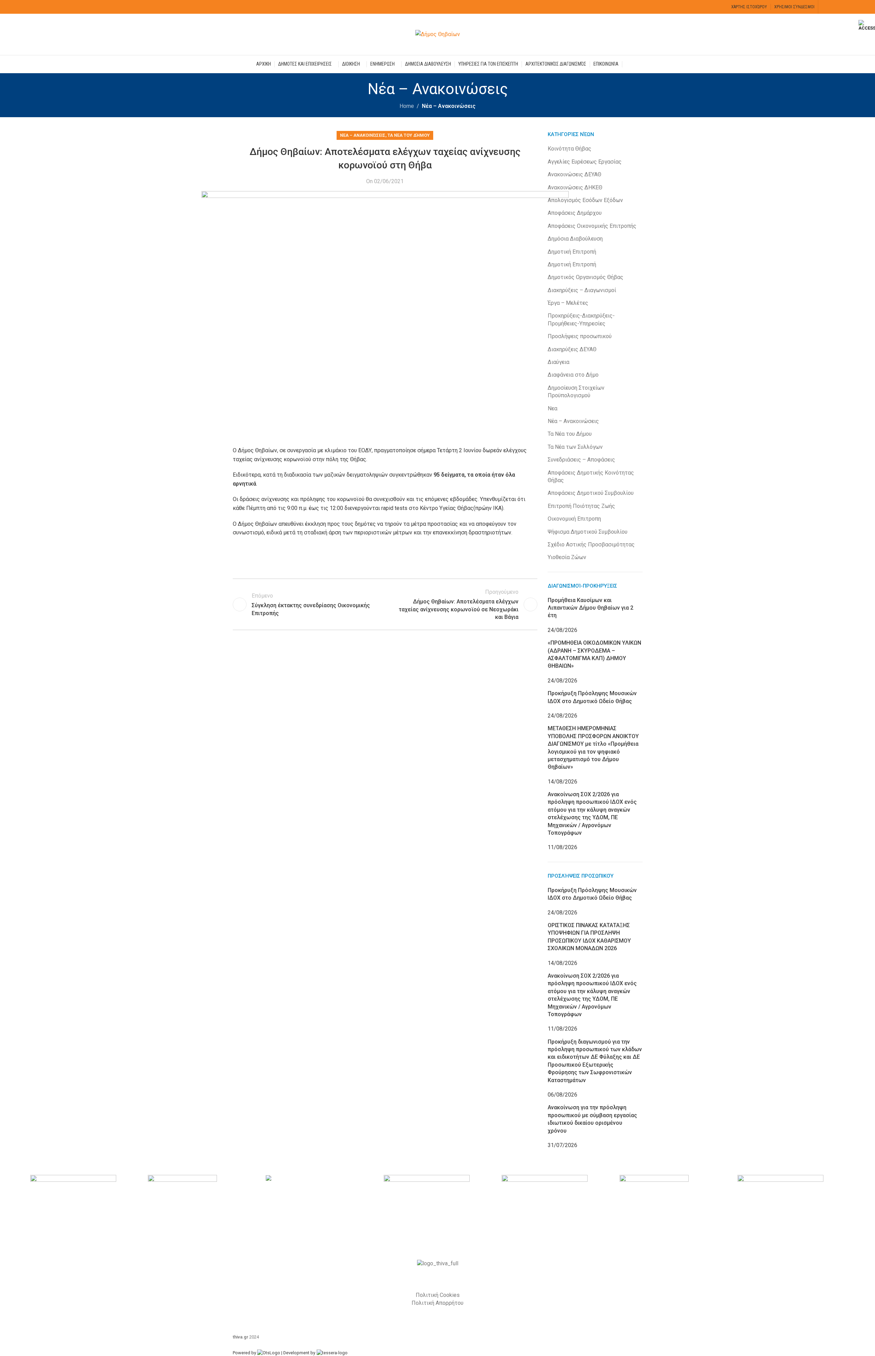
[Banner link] (84, 1207)
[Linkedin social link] (291, 558)
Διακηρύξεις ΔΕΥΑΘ (572, 349)
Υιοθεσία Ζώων (567, 557)
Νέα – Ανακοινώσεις (448, 106)
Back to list (385, 604)
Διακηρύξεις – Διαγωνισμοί (582, 290)
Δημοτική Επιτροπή (572, 251)
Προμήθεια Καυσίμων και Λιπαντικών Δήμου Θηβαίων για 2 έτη (590, 608)
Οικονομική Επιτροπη (574, 518)
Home (407, 106)
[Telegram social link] (308, 558)
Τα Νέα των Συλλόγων (575, 447)
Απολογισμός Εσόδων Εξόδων (585, 200)
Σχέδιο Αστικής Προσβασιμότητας (591, 544)
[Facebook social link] (826, 7)
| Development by (298, 1352)
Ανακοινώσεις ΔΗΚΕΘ (575, 187)
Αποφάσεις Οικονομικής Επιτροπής (592, 226)
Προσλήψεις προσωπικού (580, 336)
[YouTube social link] (843, 7)
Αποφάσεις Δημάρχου (575, 213)
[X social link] (835, 7)
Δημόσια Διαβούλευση (575, 238)
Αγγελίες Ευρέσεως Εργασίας (585, 161)
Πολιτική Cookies (438, 1295)
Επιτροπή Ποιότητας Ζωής (581, 506)
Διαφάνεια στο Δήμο (573, 374)
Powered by (245, 1352)
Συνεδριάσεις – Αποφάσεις (581, 459)
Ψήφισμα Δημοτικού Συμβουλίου (587, 532)
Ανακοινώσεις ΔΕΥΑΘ (574, 174)
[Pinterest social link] (274, 558)
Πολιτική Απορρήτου (437, 1303)
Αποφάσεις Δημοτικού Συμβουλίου (591, 493)
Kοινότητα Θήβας (569, 148)
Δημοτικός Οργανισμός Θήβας (585, 277)
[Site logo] (437, 34)
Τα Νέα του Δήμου (408, 135)
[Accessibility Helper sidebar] (866, 25)
